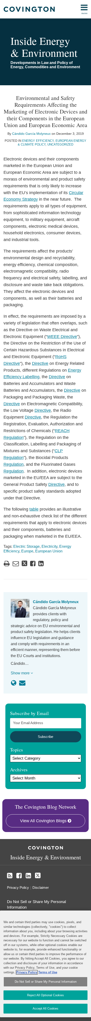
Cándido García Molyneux (31, 133)
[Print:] (7, 563)
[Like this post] (32, 563)
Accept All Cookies (45, 1008)
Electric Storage (26, 546)
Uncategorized (60, 144)
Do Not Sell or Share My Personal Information (46, 981)
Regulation (14, 464)
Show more (21, 673)
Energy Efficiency (38, 140)
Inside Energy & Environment (43, 46)
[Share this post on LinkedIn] (41, 563)
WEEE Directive (62, 336)
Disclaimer (40, 887)
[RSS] (9, 875)
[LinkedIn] (28, 875)
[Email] (22, 683)
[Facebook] (19, 875)
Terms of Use (47, 972)
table (33, 509)
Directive (40, 363)
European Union (49, 551)
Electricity (49, 546)
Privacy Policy (18, 887)
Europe (27, 551)
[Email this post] (16, 563)
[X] (38, 875)
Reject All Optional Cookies (45, 995)
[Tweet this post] (24, 563)
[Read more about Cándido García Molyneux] (13, 683)
